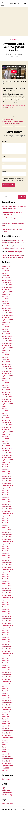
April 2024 (5, 331)
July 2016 (5, 546)
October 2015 (6, 567)
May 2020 (5, 441)
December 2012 (7, 646)
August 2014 (6, 600)
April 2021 (5, 415)
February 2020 (7, 448)
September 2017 (7, 513)
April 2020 (5, 443)
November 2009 (7, 733)
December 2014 (7, 590)
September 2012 (7, 653)
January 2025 (6, 310)
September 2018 (7, 485)
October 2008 (6, 763)
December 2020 (7, 425)
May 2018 (5, 495)
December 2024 (7, 313)
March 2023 (6, 362)
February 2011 (6, 698)
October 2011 (6, 679)
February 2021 (6, 420)
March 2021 (5, 418)
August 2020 (6, 434)
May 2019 (5, 467)
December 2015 (7, 562)
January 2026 (6, 282)
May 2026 (5, 273)
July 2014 (5, 602)
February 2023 (7, 364)
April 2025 (5, 303)
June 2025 (5, 299)
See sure (4, 255)
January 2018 (6, 504)
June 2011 (5, 688)
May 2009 (5, 747)
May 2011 (5, 691)
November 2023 (7, 343)
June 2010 (5, 716)
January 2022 (6, 394)
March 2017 (5, 527)
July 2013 (5, 630)
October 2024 (6, 317)
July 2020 (5, 436)
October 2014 (6, 595)
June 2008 (5, 768)
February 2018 (6, 502)
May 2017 (5, 523)
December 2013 (7, 618)
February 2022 (6, 392)
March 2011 (5, 695)
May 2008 (5, 770)
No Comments (15, 56)
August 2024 (6, 322)
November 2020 (7, 427)
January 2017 (6, 532)
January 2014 (6, 616)
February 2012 (6, 670)
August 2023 (6, 350)
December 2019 (7, 453)
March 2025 (6, 306)
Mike (3, 240)
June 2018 (5, 492)
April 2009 (5, 749)
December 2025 (7, 285)
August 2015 (6, 572)
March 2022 (6, 390)
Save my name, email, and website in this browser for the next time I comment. (13, 179)
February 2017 (6, 530)
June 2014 (5, 604)
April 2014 (5, 609)
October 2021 (6, 401)
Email (3, 164)
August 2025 (6, 294)
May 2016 (5, 551)
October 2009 (6, 735)
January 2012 (6, 672)
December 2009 (7, 730)
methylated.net (14, 3)
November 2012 (7, 649)
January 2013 (6, 644)
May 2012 (5, 663)
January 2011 (6, 700)
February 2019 (6, 474)
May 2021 (5, 413)
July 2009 (5, 742)
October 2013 (6, 623)
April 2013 (5, 637)
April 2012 (5, 665)
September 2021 (7, 404)
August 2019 (6, 462)
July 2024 (5, 324)
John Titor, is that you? (15, 251)
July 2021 (5, 408)
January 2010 (6, 728)
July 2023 (5, 352)
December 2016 (7, 534)
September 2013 (7, 625)
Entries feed (6, 790)
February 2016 (6, 558)
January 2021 (6, 422)
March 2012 (5, 667)
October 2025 (6, 289)
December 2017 (7, 506)
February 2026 (7, 280)
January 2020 (6, 450)
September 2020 (7, 432)
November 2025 (7, 287)
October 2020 (6, 429)
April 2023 (5, 359)
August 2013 (6, 628)
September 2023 (7, 348)
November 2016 (7, 537)
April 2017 (5, 525)
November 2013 (7, 621)
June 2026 (5, 271)
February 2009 (7, 754)
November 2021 (7, 399)
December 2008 (7, 758)
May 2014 (5, 607)
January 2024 (6, 338)
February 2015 (6, 586)
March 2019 (6, 471)
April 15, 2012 (18, 54)
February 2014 (6, 614)
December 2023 (7, 341)
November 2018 (7, 481)
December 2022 (7, 369)
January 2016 (6, 560)
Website (4, 171)
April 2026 (5, 275)
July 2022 (5, 380)
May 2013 (5, 635)
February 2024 (7, 336)
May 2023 (5, 357)
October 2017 (6, 511)
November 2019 (7, 455)
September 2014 (7, 597)
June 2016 (5, 548)
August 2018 (6, 488)
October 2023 (6, 345)
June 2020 (5, 439)
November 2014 (7, 593)
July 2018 (5, 490)
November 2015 (7, 565)
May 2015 (5, 579)
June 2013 (5, 632)
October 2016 (6, 539)
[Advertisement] (14, 21)
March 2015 (6, 583)
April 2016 (5, 553)
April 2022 (5, 387)
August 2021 (6, 406)
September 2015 (7, 569)
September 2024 (7, 320)
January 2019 (6, 476)
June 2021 (5, 411)
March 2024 (6, 334)
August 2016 (6, 544)
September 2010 (7, 709)
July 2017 (5, 518)
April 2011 (5, 693)
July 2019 (5, 464)
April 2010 (5, 721)
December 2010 (7, 702)
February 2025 (7, 308)
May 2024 (5, 329)
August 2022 (6, 378)
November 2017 (7, 509)
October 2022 (6, 373)
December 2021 (7, 397)
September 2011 (7, 681)
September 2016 (7, 541)
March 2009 (6, 751)
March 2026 (6, 278)
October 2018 (6, 483)
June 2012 (5, 660)
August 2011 (6, 684)
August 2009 (6, 740)
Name (4, 156)
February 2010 (6, 726)
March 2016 (6, 555)
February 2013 (6, 642)
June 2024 (5, 327)
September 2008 (7, 765)
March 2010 (6, 723)
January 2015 (6, 588)
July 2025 (5, 296)
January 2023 (6, 366)
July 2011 (5, 686)
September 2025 (7, 292)
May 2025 (5, 301)
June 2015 (5, 576)
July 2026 (5, 268)
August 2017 (6, 516)
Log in (4, 788)
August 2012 (6, 656)
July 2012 (5, 658)
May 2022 (5, 385)
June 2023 (5, 355)
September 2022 (7, 376)
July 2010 (5, 714)
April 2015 (5, 581)
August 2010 (6, 712)
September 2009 (7, 737)
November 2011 (7, 677)
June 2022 (5, 383)
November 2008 (7, 761)
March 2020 (6, 446)
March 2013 (6, 639)
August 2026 (6, 266)
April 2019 (5, 469)
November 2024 (7, 315)
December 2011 (7, 674)
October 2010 (6, 707)
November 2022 (7, 371)
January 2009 (6, 756)
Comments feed (7, 792)
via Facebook (14, 40)
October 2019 (6, 457)
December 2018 (7, 478)
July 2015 (5, 574)
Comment (5, 141)
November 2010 (7, 705)
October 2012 (6, 651)
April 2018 (5, 497)
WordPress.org (7, 795)
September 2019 (7, 460)
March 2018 (6, 499)
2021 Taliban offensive (7, 803)
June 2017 (5, 520)
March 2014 (6, 611)
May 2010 (5, 719)
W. (10, 54)
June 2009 (5, 744)
